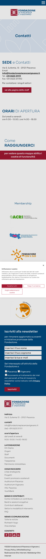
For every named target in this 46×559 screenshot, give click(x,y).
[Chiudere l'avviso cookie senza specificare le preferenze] (43, 265)
